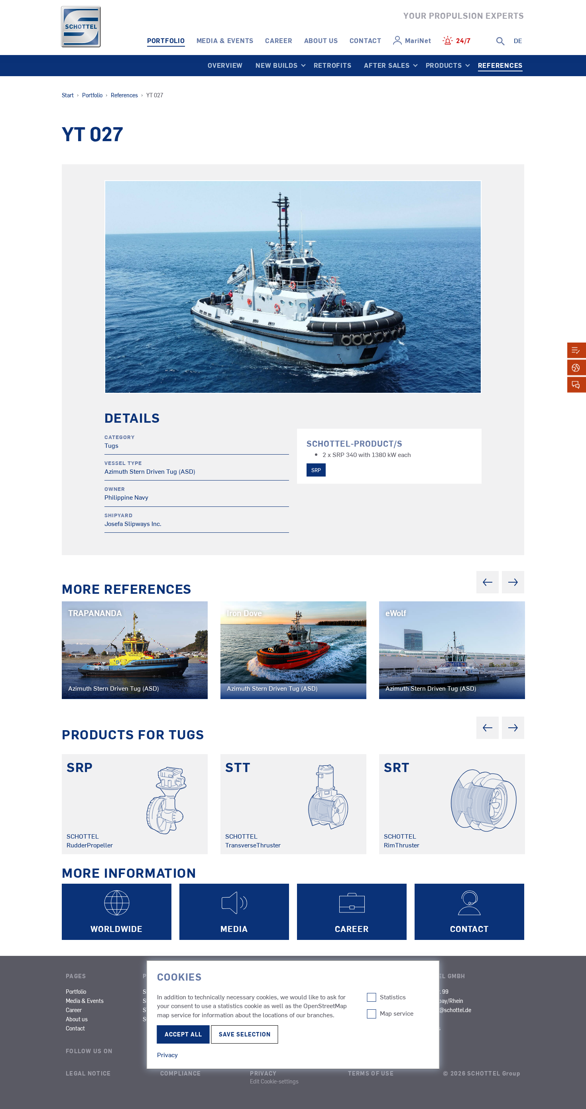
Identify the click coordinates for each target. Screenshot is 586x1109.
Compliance (180, 1073)
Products (444, 65)
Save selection (245, 1034)
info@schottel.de (450, 1010)
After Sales (386, 65)
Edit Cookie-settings (274, 1081)
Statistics (393, 997)
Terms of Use (371, 1073)
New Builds (277, 65)
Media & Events (225, 40)
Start (68, 95)
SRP (316, 470)
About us (321, 40)
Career (279, 40)
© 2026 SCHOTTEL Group (481, 1073)
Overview (225, 65)
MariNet (418, 40)
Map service (396, 1013)
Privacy (263, 1073)
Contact (365, 40)
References (500, 65)
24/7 (463, 40)
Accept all (183, 1034)
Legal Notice (88, 1073)
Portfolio (166, 40)
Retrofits (333, 65)
